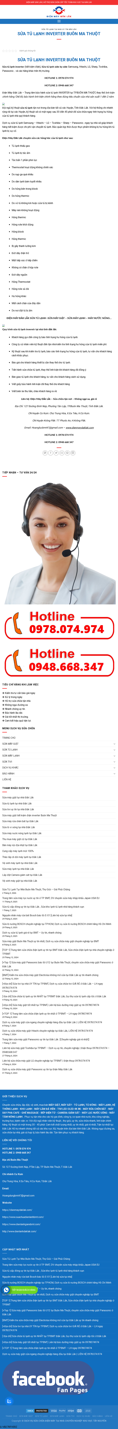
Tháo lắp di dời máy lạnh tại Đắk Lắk (21, 857)
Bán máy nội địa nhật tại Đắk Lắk (19, 845)
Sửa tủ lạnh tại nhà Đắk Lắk (17, 803)
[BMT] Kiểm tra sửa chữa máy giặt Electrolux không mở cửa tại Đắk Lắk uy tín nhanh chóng (50, 975)
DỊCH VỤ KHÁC (10, 767)
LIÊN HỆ (6, 779)
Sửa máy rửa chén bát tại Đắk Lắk (20, 821)
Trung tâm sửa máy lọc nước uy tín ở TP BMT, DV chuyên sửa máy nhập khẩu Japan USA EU (50, 898)
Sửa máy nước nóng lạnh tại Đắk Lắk (21, 833)
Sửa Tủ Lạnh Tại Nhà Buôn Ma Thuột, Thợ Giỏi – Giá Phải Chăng (36, 889)
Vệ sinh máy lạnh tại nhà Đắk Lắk (19, 863)
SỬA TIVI (7, 761)
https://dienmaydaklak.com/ (17, 1210)
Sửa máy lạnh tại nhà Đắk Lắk (18, 868)
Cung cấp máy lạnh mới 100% (18, 851)
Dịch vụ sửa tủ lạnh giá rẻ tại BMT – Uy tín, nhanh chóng (31, 932)
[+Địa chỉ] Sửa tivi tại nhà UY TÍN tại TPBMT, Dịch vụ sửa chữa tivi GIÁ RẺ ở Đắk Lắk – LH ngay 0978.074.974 (52, 1328)
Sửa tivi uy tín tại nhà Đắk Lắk (18, 809)
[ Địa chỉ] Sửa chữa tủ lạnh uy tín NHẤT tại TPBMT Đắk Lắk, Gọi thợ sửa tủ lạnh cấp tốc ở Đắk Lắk (54, 996)
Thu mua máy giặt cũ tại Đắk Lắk (19, 839)
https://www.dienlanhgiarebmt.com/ (21, 1224)
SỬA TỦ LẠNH (10, 749)
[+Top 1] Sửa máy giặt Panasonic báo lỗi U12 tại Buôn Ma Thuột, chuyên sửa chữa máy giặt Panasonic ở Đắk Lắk (57, 1312)
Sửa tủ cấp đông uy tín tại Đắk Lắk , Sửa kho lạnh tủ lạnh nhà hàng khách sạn (43, 906)
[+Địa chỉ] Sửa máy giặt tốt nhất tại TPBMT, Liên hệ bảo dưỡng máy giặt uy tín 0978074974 (50, 1005)
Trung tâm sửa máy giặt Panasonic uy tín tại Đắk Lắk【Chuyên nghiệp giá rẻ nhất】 (46, 1039)
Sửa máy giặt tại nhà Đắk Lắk (18, 797)
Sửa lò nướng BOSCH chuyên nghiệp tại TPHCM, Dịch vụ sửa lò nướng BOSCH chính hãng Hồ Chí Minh (56, 924)
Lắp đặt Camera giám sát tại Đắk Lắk (22, 875)
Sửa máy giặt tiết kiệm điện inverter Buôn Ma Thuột (29, 815)
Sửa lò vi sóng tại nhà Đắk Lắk (18, 827)
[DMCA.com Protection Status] (37, 1410)
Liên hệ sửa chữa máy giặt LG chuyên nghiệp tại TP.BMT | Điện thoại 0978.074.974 (46, 1060)
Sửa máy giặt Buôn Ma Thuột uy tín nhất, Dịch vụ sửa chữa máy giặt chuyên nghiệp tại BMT (50, 941)
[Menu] (59, 21)
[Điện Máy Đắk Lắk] (59, 12)
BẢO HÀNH (8, 773)
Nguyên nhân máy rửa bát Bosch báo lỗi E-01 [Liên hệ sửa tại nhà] (37, 915)
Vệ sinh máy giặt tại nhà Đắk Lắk (19, 880)
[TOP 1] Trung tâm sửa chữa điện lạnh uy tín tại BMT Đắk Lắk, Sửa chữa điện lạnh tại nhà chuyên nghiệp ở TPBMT (58, 1302)
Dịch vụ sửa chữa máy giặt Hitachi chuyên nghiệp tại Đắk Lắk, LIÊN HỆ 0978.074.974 (47, 1030)
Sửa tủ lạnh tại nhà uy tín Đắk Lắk (58, 29)
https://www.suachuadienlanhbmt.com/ (23, 1217)
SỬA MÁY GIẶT (10, 743)
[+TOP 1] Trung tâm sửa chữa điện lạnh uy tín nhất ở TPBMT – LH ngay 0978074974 (47, 1013)
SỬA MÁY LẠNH (11, 755)
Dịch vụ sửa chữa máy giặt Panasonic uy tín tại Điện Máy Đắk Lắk (37, 1069)
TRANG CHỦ (8, 737)
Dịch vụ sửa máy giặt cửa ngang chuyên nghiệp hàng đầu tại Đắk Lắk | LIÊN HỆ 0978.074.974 (52, 1022)
